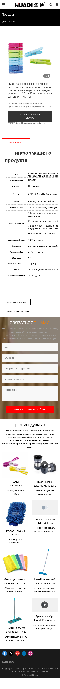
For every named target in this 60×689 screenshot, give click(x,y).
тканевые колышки (16, 302)
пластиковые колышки (18, 311)
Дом (4, 21)
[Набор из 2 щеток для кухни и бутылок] (45, 507)
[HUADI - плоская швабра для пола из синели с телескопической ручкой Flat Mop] (15, 611)
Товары (12, 21)
